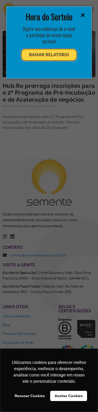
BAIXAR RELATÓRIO (49, 54)
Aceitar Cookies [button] (69, 396)
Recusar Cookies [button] (30, 396)
